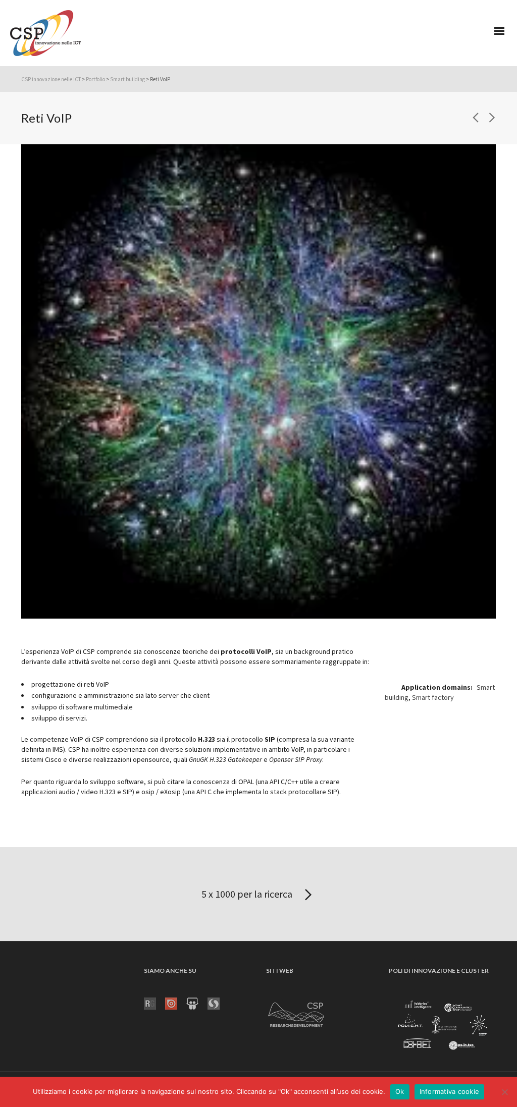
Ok (399, 1091)
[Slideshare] (197, 1002)
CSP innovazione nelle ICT (51, 79)
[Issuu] (175, 1002)
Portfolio (95, 79)
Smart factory (433, 697)
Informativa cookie (450, 1091)
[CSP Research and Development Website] (296, 1012)
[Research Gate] (154, 1002)
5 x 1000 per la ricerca (247, 894)
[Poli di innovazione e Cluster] (442, 1025)
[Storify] (218, 1002)
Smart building (127, 79)
